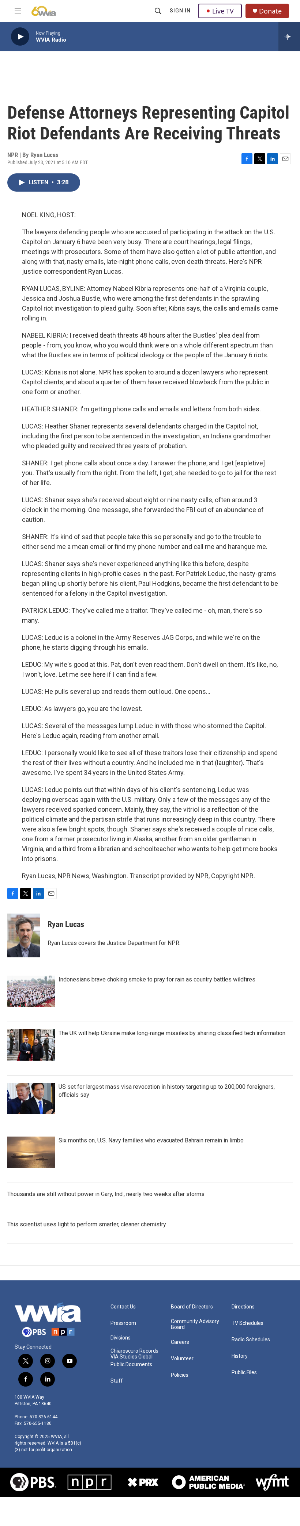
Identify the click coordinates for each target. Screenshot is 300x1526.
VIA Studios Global (131, 1357)
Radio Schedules (251, 1339)
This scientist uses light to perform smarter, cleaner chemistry (86, 1224)
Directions (243, 1307)
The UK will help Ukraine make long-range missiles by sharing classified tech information (172, 1033)
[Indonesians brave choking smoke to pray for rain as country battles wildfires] (31, 991)
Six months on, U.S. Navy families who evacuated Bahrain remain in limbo (151, 1140)
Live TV (223, 11)
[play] (20, 36)
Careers (180, 1342)
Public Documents (131, 1364)
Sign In (180, 11)
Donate (270, 11)
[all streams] (289, 36)
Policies (179, 1375)
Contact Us (123, 1307)
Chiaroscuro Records (134, 1351)
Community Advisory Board (195, 1324)
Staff (116, 1381)
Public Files (244, 1372)
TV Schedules (247, 1323)
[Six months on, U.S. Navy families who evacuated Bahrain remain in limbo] (31, 1152)
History (240, 1356)
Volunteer (182, 1358)
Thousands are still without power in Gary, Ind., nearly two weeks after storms (106, 1194)
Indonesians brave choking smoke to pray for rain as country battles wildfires (157, 979)
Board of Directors (192, 1307)
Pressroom (123, 1323)
